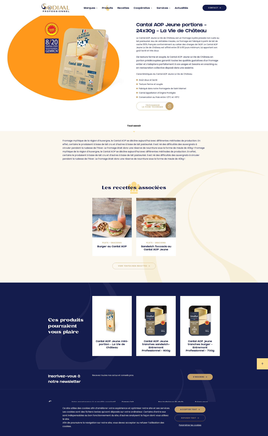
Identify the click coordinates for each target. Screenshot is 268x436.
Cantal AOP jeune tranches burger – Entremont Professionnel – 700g (200, 346)
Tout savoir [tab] (134, 125)
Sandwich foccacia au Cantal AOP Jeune (156, 248)
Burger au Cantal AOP (112, 246)
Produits (107, 8)
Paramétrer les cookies (190, 425)
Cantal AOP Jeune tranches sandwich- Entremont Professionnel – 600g (156, 346)
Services (162, 8)
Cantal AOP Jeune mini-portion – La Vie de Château (112, 344)
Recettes (123, 8)
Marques (89, 8)
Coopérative (142, 8)
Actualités (181, 8)
